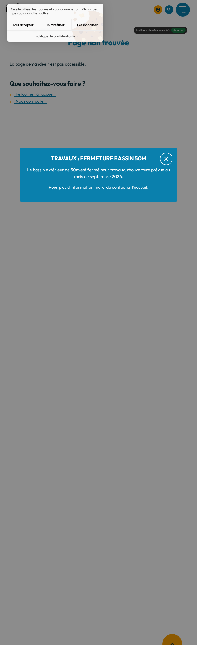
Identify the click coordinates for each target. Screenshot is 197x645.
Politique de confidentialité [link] (55, 36)
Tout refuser (55, 25)
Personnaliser (87, 25)
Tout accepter (23, 25)
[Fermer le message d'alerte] (166, 159)
